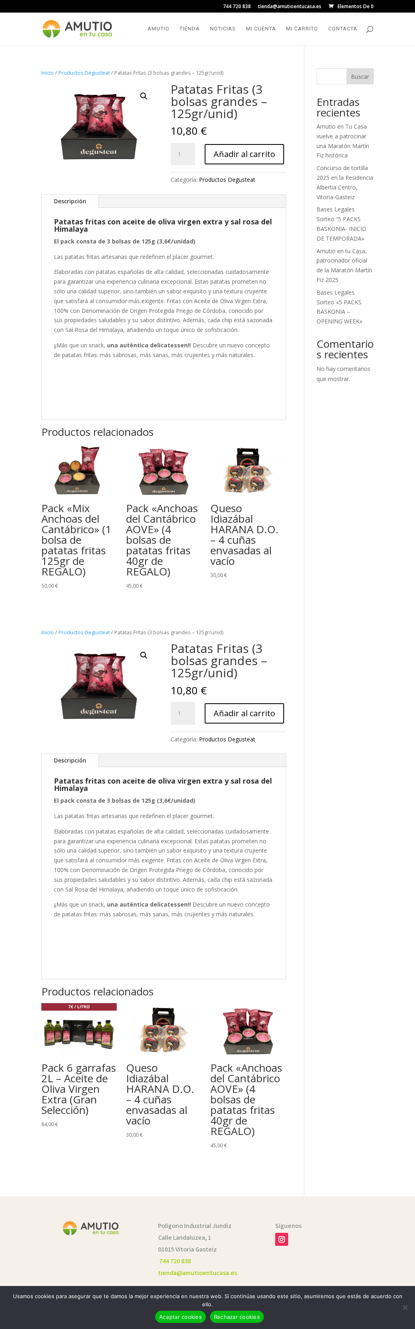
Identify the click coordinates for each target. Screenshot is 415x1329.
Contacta (342, 29)
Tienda (190, 29)
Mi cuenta (261, 29)
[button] (144, 96)
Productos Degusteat (84, 72)
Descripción (70, 201)
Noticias (223, 29)
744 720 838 (237, 7)
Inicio (47, 72)
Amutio (158, 29)
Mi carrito (302, 29)
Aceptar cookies (180, 1317)
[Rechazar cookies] (405, 1307)
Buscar (360, 76)
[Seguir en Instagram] (281, 1239)
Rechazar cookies (237, 1317)
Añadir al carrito (244, 154)
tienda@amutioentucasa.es (289, 7)
